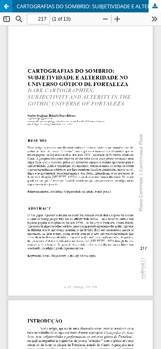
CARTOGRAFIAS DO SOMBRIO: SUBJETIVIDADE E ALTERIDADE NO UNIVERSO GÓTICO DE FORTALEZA (89, 6)
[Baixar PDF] (155, 6)
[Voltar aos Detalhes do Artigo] (6, 6)
